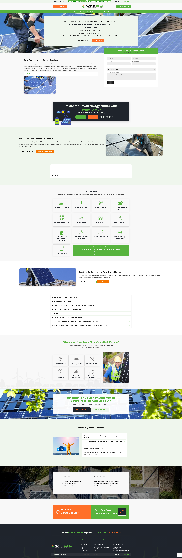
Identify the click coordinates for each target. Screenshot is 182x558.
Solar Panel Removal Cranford (102, 479)
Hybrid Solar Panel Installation (101, 548)
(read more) (83, 1)
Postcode (109, 61)
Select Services (110, 67)
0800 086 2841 (124, 6)
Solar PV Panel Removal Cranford (69, 483)
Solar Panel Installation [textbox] (112, 69)
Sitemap (84, 548)
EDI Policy (116, 548)
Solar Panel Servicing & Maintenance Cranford (106, 481)
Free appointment (59, 6)
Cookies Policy (117, 546)
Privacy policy (85, 550)
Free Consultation (101, 253)
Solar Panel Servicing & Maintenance (102, 546)
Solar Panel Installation (45, 151)
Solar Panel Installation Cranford (102, 476)
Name (108, 56)
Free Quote (93, 117)
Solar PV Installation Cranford (68, 476)
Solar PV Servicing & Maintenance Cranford (72, 488)
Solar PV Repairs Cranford (67, 485)
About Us (81, 11)
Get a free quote (83, 40)
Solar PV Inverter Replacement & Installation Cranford (75, 479)
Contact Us (106, 11)
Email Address (136, 56)
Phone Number (136, 61)
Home (74, 11)
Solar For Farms (97, 550)
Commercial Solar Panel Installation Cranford (106, 483)
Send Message (110, 82)
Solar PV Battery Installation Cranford (71, 481)
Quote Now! (122, 512)
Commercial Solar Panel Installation (102, 547)
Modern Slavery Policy (119, 543)
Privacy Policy (117, 547)
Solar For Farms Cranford (100, 488)
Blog (98, 11)
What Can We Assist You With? (115, 72)
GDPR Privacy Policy (118, 544)
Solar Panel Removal (27, 151)
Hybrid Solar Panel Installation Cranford (104, 485)
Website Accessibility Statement (121, 550)
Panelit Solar (103, 282)
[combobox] (131, 69)
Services (90, 11)
